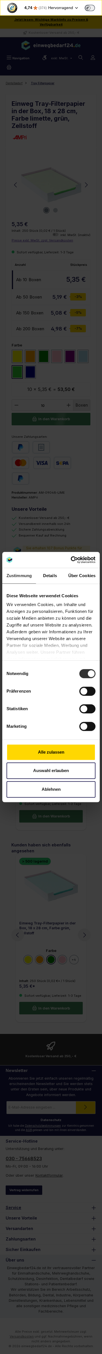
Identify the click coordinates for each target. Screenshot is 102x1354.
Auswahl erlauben (51, 770)
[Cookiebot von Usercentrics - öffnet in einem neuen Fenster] (71, 560)
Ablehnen (51, 789)
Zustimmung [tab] (19, 575)
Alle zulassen (51, 752)
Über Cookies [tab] (81, 575)
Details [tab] (50, 575)
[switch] (90, 8)
